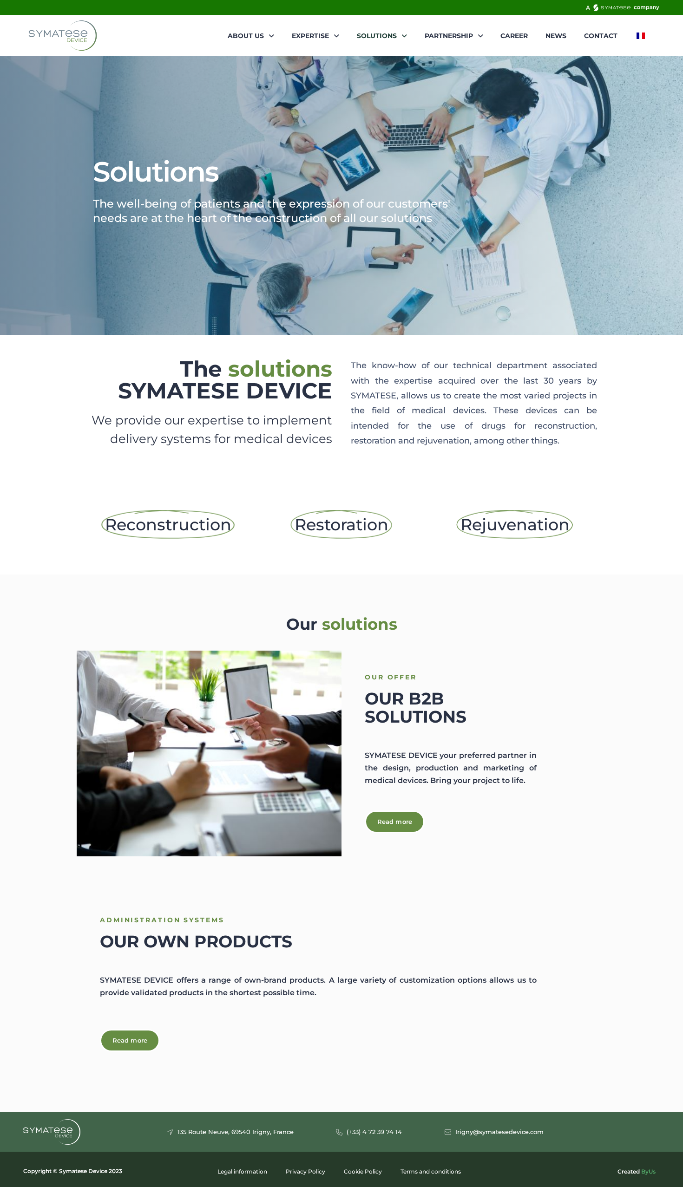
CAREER (514, 36)
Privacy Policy (305, 1171)
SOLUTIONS (377, 36)
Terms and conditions (431, 1171)
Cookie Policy (363, 1171)
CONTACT (600, 36)
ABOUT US (246, 36)
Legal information (242, 1171)
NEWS (555, 36)
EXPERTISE (310, 36)
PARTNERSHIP (449, 36)
